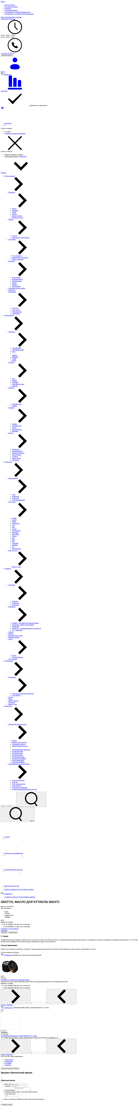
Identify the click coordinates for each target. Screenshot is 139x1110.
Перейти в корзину (11, 133)
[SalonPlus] (8, 19)
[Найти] (31, 799)
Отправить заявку (7, 1104)
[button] (6, 894)
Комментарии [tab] (13, 932)
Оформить (22, 133)
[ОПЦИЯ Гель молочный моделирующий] (10, 974)
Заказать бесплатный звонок (10, 1068)
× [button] (1, 1108)
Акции (3, 17)
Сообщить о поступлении (9, 929)
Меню (3, 2)
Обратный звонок (7, 55)
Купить (3, 1005)
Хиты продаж (17, 17)
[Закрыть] (1, 1101)
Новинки (9, 17)
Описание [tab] (4, 932)
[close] (1, 1077)
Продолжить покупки (11, 156)
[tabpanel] (69, 942)
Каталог (4, 173)
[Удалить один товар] (61, 996)
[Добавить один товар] (16, 996)
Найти (32, 821)
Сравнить (4, 930)
